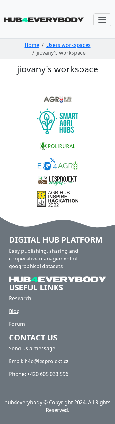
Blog (14, 311)
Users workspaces (68, 44)
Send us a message (32, 348)
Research (20, 298)
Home (32, 44)
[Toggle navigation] (102, 19)
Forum (17, 323)
